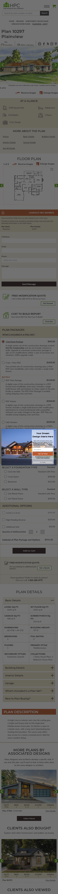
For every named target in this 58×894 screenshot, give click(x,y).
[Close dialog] (54, 430)
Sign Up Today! (42, 454)
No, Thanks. (43, 462)
